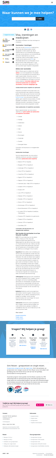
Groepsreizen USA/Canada (37, 439)
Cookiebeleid (39, 455)
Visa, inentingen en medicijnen (6, 40)
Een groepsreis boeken (8, 45)
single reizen (29, 368)
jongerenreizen (19, 368)
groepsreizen (28, 47)
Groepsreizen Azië (35, 441)
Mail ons (50, 405)
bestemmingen (20, 97)
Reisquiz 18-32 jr (8, 437)
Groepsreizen (19, 319)
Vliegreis (7, 62)
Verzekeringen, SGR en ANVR (8, 50)
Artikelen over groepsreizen (11, 441)
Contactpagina (6, 421)
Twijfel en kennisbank (36, 422)
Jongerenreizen (34, 416)
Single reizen (19, 317)
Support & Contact (9, 34)
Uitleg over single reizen (10, 444)
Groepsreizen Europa (36, 437)
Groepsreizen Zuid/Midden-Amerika (40, 446)
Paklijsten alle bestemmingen (11, 446)
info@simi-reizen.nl (33, 347)
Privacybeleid (49, 453)
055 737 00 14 (22, 345)
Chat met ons (43, 348)
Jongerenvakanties (21, 315)
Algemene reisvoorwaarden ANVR (11, 427)
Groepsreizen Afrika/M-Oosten (38, 444)
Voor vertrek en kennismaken (8, 55)
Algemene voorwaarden (38, 453)
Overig (6, 59)
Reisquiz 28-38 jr (8, 439)
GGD (32, 59)
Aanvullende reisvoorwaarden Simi (11, 428)
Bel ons (41, 405)
